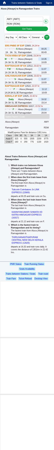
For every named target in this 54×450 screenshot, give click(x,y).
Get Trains (27, 29)
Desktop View (41, 278)
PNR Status (15, 264)
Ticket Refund (25, 278)
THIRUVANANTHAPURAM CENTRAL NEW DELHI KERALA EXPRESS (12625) (27, 240)
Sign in (49, 3)
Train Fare (11, 278)
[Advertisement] (27, 309)
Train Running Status (34, 264)
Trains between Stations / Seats (20, 273)
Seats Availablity (27, 269)
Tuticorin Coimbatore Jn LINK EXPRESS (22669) (25, 191)
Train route (43, 273)
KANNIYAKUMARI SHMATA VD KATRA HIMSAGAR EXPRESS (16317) (27, 215)
